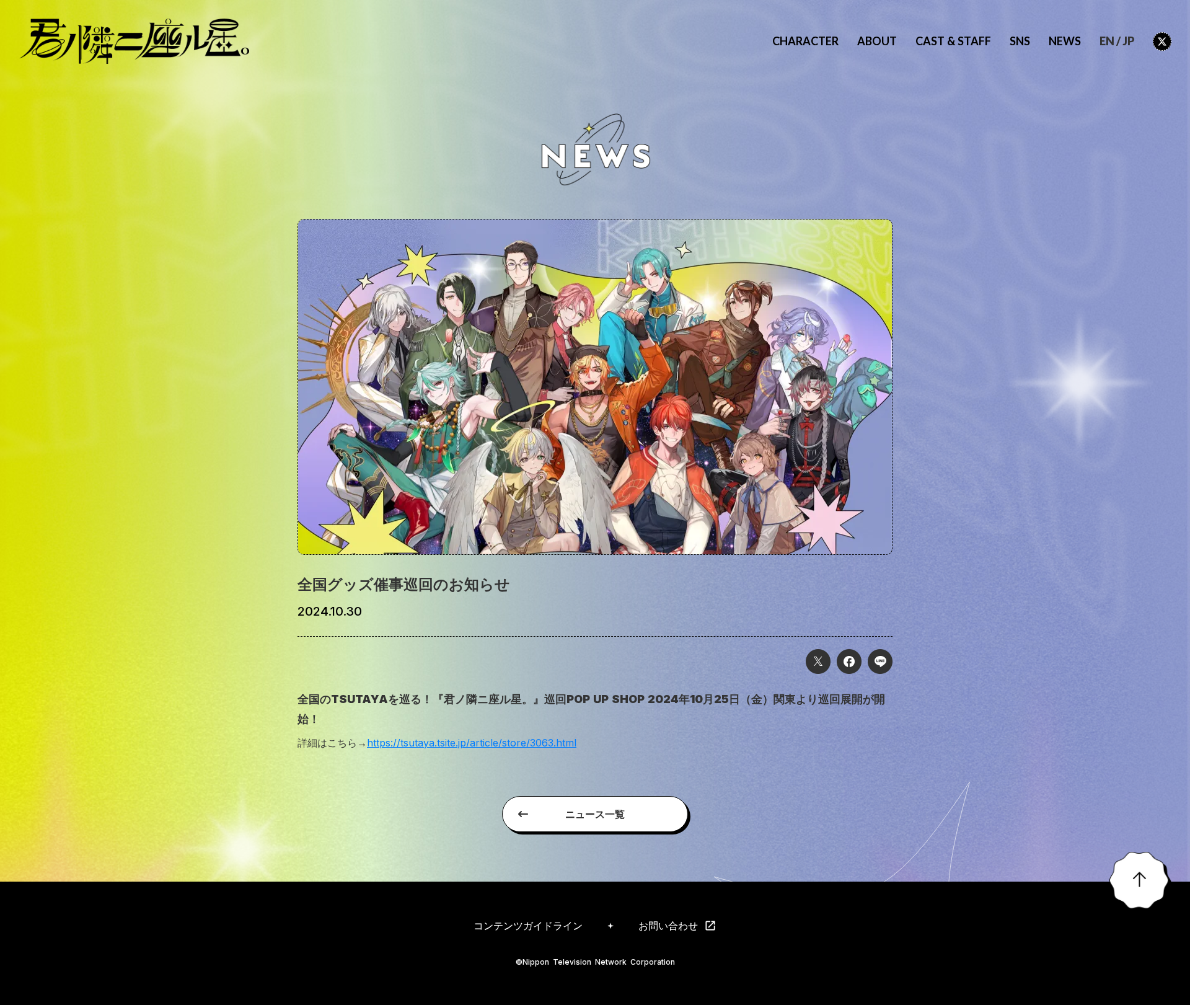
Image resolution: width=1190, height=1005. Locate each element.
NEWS (1065, 41)
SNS (1020, 41)
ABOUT (877, 41)
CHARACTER (805, 41)
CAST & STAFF (953, 41)
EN (1107, 41)
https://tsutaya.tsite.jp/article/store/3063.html (471, 743)
